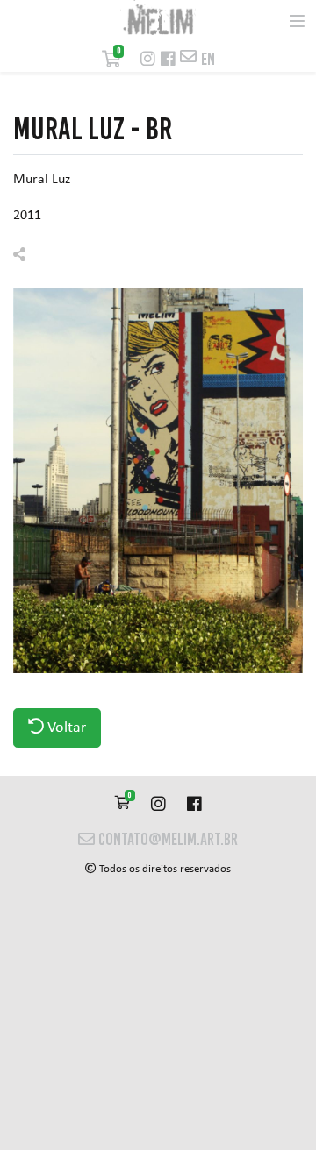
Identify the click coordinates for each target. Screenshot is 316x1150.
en (208, 59)
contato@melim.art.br (166, 839)
